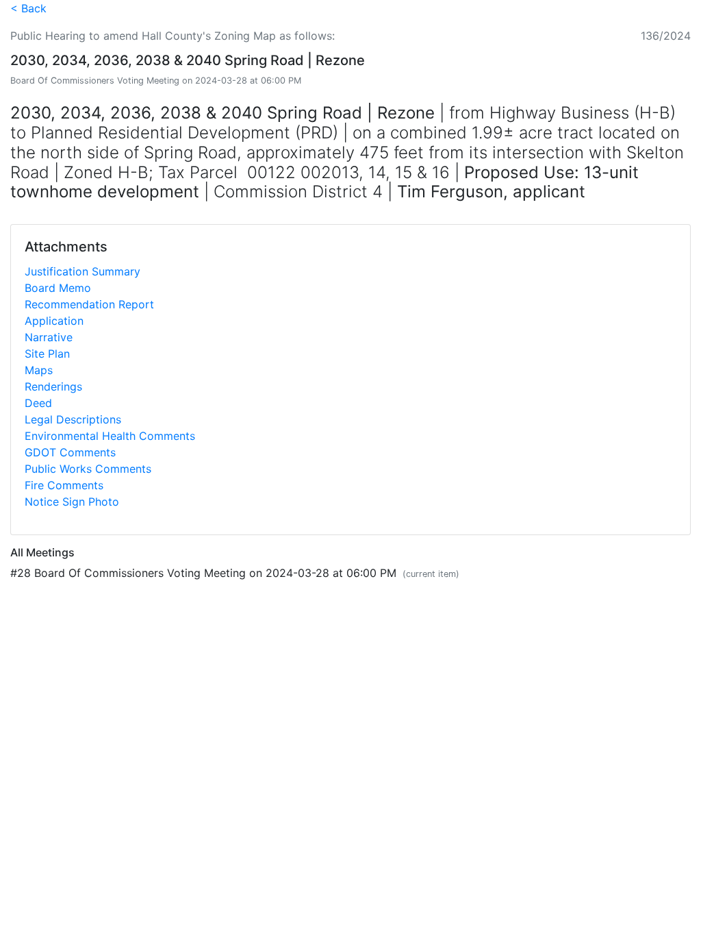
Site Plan (47, 353)
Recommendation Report (89, 304)
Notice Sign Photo (72, 501)
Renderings (53, 386)
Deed (38, 403)
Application (54, 321)
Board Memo (58, 288)
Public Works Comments (88, 469)
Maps (39, 370)
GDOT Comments (70, 452)
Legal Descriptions (73, 419)
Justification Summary (82, 271)
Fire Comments (64, 485)
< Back (28, 8)
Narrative (49, 337)
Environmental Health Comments (110, 436)
